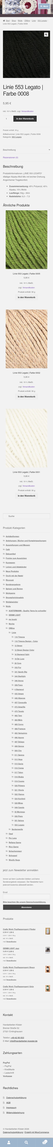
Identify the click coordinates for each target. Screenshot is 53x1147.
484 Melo (18, 720)
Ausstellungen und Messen (18, 545)
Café (8, 549)
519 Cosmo (19, 781)
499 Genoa (19, 746)
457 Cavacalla (21, 702)
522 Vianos (19, 794)
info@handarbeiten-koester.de (23, 1040)
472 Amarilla (20, 707)
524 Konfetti (20, 798)
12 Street (18, 645)
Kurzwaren (10, 562)
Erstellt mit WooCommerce (37, 1132)
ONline (27, 20)
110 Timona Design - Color (26, 641)
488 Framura (20, 728)
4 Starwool (19, 689)
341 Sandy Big (21, 672)
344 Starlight (20, 676)
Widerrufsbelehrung (15, 1112)
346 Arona (19, 680)
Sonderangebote (13, 584)
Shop (14, 20)
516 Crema (19, 768)
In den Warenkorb (25, 118)
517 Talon (19, 772)
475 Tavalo (19, 711)
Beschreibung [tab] (9, 149)
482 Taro (18, 715)
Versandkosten (27, 111)
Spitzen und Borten (14, 588)
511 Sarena (19, 755)
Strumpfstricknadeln (15, 597)
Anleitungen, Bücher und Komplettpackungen (26, 540)
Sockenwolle (17, 829)
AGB (8, 1102)
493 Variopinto (21, 733)
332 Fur (18, 667)
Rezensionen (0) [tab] (10, 157)
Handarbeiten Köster (15, 8)
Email (5, 892)
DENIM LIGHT (15, 615)
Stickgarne (10, 593)
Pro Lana (13, 838)
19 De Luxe (19, 658)
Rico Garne (14, 846)
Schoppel (13, 855)
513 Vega (18, 759)
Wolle (20, 20)
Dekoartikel (11, 553)
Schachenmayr (15, 851)
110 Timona (20, 637)
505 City (18, 750)
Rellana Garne (15, 842)
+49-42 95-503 (17, 1037)
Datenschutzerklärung (16, 1097)
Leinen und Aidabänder (16, 567)
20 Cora (18, 663)
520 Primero (20, 785)
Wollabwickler (12, 602)
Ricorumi (10, 580)
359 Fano (19, 685)
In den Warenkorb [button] (26, 297)
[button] (46, 34)
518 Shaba (19, 776)
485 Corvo (19, 724)
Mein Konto (9, 1142)
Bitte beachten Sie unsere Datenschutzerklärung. (24, 902)
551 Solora (19, 820)
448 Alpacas (20, 698)
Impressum (11, 1107)
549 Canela (19, 807)
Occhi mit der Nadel (14, 575)
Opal (11, 833)
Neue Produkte (12, 571)
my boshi (13, 619)
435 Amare (19, 693)
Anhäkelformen (12, 536)
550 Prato (19, 816)
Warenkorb (40, 1140)
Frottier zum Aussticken (16, 558)
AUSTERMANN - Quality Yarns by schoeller (27, 610)
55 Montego (20, 812)
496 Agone (19, 737)
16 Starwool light (22, 654)
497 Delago (19, 741)
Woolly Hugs (14, 860)
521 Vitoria (19, 790)
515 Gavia (19, 763)
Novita (11, 623)
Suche (26, 1142)
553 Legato (42, 20)
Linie (34, 20)
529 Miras (19, 803)
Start (8, 20)
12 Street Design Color (24, 650)
